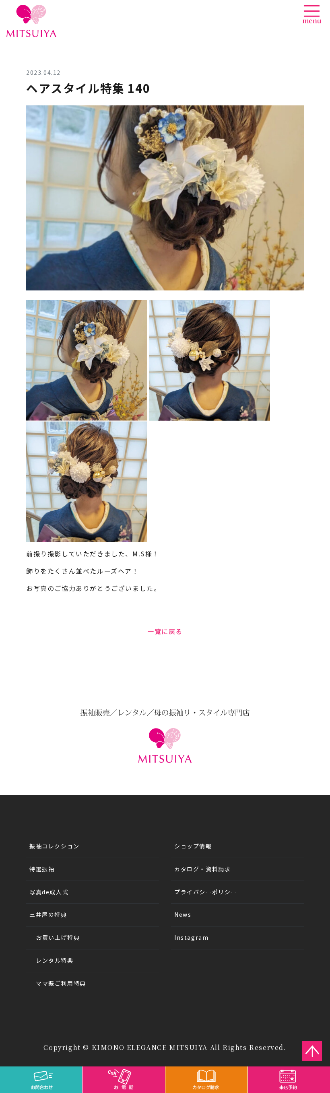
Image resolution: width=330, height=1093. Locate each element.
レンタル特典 (55, 960)
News (182, 914)
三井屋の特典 (48, 914)
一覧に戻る (165, 631)
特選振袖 (41, 869)
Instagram (191, 937)
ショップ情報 (193, 846)
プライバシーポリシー (205, 892)
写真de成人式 (48, 892)
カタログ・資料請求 (202, 869)
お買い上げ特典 (58, 937)
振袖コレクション (54, 846)
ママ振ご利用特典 (61, 983)
